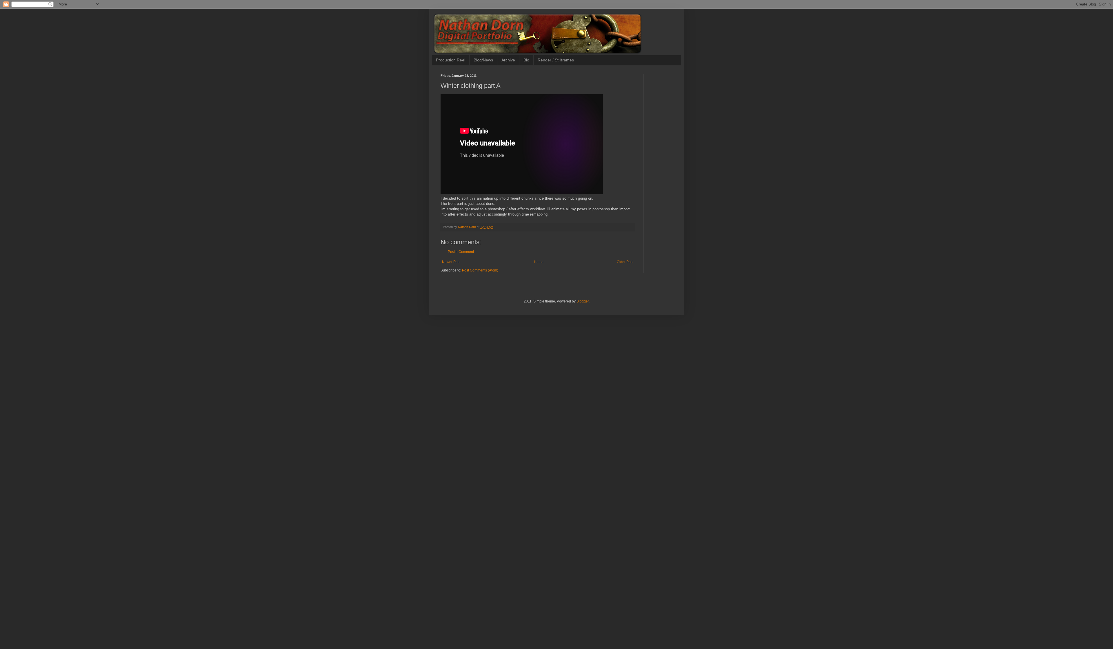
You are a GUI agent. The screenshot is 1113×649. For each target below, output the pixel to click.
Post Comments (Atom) (480, 270)
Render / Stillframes (556, 60)
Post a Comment (461, 252)
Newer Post (451, 262)
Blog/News (483, 60)
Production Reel (450, 60)
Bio (526, 60)
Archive (508, 60)
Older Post (625, 262)
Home (538, 262)
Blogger (582, 301)
